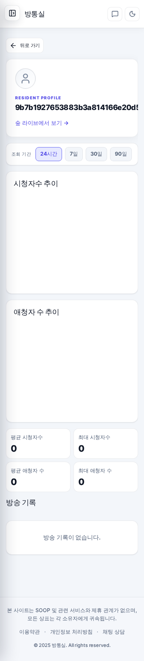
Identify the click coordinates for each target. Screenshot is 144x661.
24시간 (48, 153)
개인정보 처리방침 (71, 631)
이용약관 (29, 631)
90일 (121, 153)
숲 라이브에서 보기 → (42, 122)
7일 (74, 153)
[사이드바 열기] (12, 13)
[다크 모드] (132, 14)
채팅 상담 (113, 631)
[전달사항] (114, 14)
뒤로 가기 (30, 45)
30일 (96, 153)
